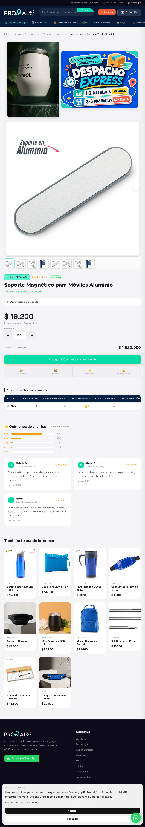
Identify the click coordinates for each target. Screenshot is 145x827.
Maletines (81, 755)
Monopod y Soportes (54, 34)
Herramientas (102, 22)
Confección (39, 22)
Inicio (7, 34)
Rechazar (72, 818)
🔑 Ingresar (107, 11)
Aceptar (72, 810)
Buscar (85, 10)
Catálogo (19, 34)
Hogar (121, 22)
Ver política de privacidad (21, 802)
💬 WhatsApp (134, 2)
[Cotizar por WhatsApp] (136, 818)
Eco (85, 22)
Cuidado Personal (64, 22)
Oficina (79, 766)
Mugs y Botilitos (85, 749)
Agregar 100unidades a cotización (72, 359)
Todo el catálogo (17, 22)
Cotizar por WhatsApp (24, 758)
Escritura (81, 738)
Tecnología (33, 34)
